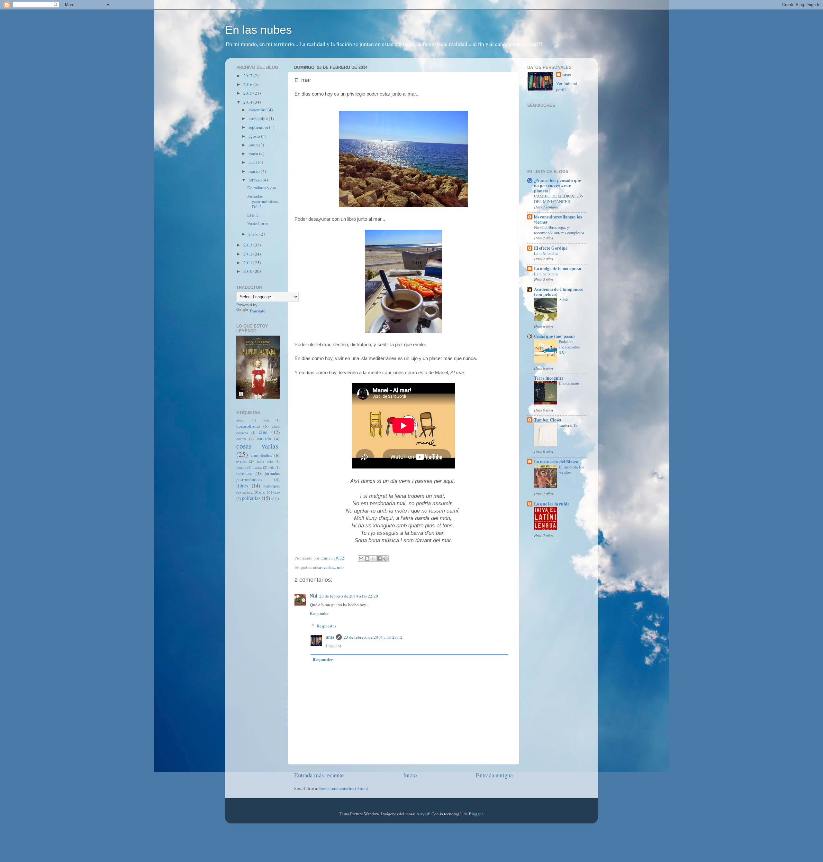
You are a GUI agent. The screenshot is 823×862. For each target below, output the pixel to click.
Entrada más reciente (319, 775)
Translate (257, 311)
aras (330, 637)
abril (253, 162)
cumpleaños (261, 455)
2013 (248, 245)
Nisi (313, 596)
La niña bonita (546, 253)
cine (263, 432)
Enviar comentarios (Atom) (343, 788)
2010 (248, 271)
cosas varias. (324, 567)
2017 (248, 76)
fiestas (257, 467)
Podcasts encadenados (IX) (569, 346)
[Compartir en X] (373, 558)
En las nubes (258, 29)
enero (254, 234)
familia (241, 467)
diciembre (258, 110)
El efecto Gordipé (550, 248)
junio (254, 145)
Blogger (476, 814)
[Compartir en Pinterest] (385, 558)
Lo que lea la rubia (552, 504)
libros (242, 485)
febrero (256, 180)
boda (266, 420)
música (247, 492)
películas (251, 498)
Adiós (563, 299)
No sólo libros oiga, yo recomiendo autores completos (559, 230)
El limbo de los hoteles (571, 469)
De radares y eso (261, 187)
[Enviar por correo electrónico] (361, 558)
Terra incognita (549, 378)
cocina (241, 438)
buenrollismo (248, 426)
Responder (319, 613)
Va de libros (257, 223)
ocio (276, 492)
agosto (255, 136)
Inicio (410, 775)
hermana (244, 473)
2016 (248, 84)
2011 (248, 262)
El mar (253, 215)
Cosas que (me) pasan (554, 336)
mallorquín (271, 485)
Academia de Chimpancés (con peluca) (558, 292)
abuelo (240, 420)
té (272, 498)
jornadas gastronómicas (258, 476)
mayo (254, 153)
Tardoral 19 (568, 425)
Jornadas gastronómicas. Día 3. (263, 201)
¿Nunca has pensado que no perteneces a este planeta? (557, 185)
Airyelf (423, 814)
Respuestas (326, 626)
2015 (248, 93)
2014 (248, 102)
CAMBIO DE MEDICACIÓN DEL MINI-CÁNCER (558, 198)
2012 (248, 254)
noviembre (259, 118)
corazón (264, 438)
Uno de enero (569, 383)
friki (271, 467)
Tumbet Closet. (548, 420)
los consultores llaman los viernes (558, 219)
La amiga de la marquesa (557, 268)
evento (241, 461)
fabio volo (265, 461)
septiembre (259, 127)
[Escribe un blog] (367, 558)
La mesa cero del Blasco (556, 462)
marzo (255, 171)
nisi (262, 492)
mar (340, 567)
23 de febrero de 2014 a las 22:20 (348, 596)
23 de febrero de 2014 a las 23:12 (373, 637)
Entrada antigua (494, 775)
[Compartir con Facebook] (379, 558)
